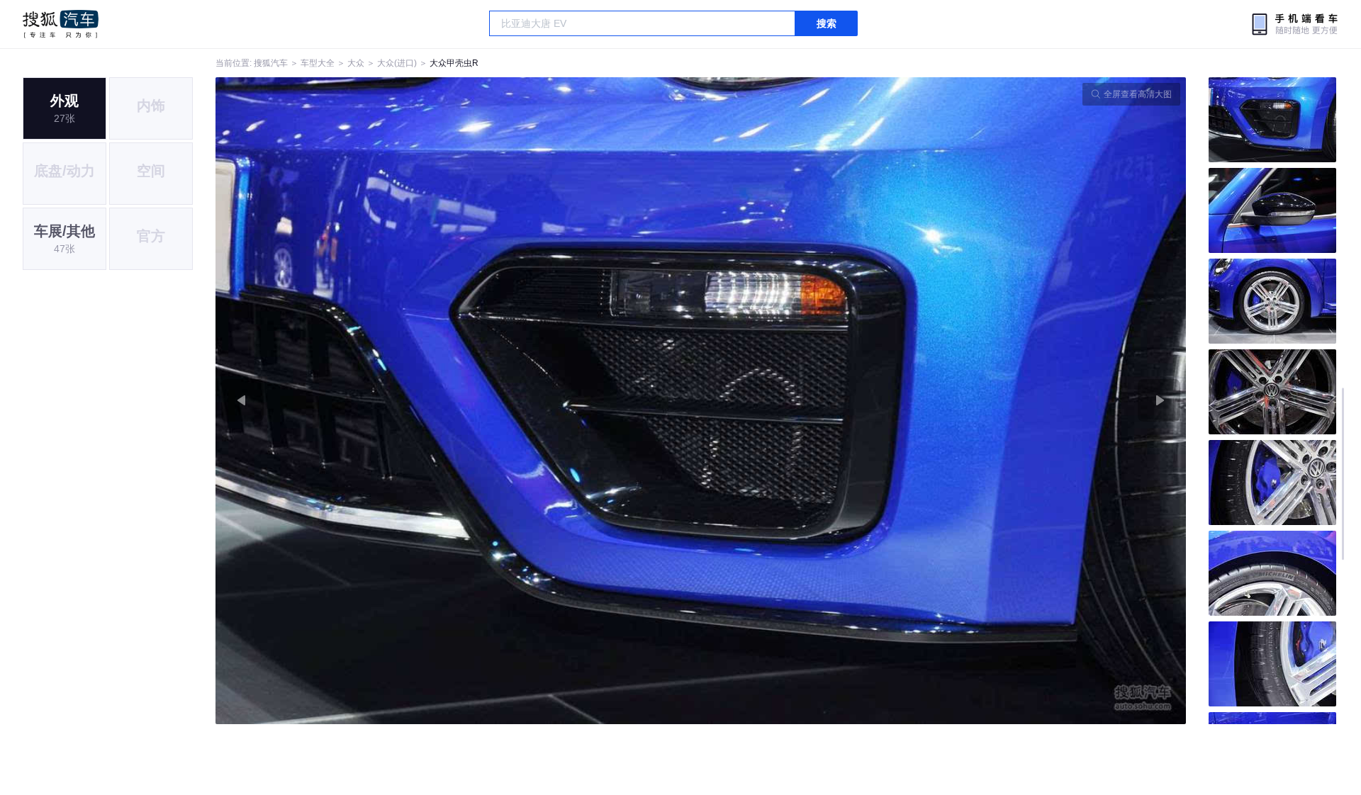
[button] (458, 400)
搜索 (826, 23)
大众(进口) (397, 63)
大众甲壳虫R (454, 63)
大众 (355, 63)
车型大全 (318, 63)
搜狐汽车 (61, 24)
